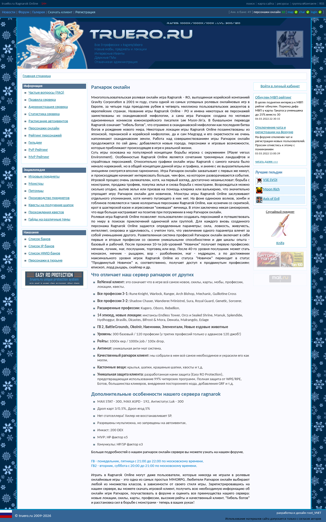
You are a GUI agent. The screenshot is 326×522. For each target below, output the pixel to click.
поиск (250, 3)
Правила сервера (42, 100)
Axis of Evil (271, 199)
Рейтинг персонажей (45, 136)
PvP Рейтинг (38, 150)
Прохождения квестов (46, 212)
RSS (321, 3)
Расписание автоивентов (48, 121)
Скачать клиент (60, 12)
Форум (23, 12)
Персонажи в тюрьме (45, 261)
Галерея (38, 12)
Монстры (36, 184)
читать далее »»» (266, 161)
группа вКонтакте (304, 3)
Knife (280, 243)
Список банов (39, 239)
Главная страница (37, 76)
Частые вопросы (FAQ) (46, 93)
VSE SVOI (270, 180)
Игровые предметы (44, 177)
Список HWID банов (44, 253)
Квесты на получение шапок (51, 205)
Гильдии (35, 143)
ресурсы (283, 3)
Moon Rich (271, 189)
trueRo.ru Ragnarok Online (20, 3)
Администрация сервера (48, 107)
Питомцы (36, 191)
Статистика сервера (44, 114)
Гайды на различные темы (49, 219)
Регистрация (85, 12)
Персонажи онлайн (44, 128)
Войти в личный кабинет (280, 86)
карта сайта (266, 3)
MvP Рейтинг (39, 157)
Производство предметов (49, 198)
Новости (8, 12)
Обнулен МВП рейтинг (273, 98)
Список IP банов (41, 246)
